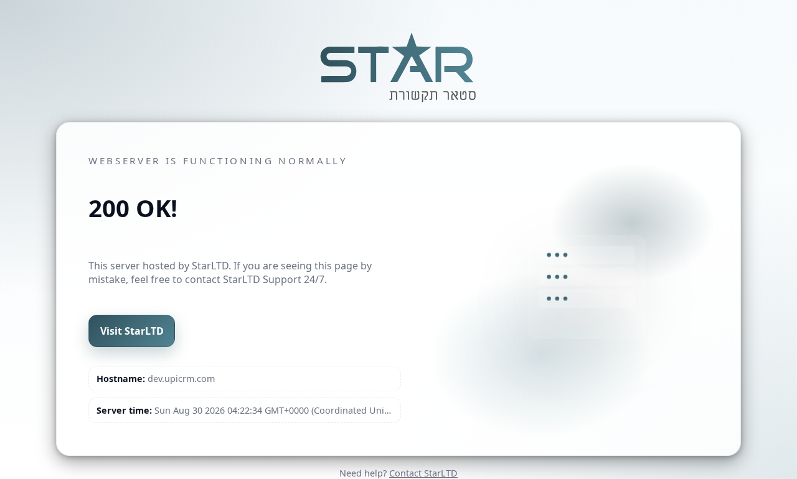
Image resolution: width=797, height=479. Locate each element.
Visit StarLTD (132, 331)
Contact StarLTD (423, 473)
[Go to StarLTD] (398, 104)
